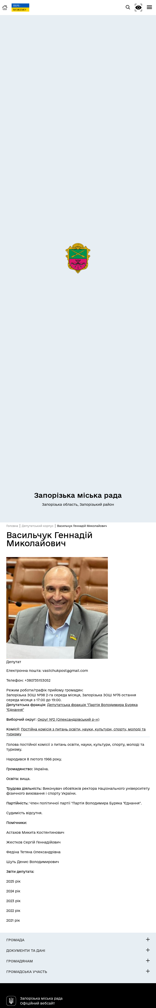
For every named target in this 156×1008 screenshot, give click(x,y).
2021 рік (13, 920)
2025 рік (13, 881)
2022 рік (13, 911)
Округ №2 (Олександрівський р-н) (68, 719)
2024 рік (13, 891)
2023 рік (13, 901)
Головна (12, 526)
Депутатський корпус (37, 526)
